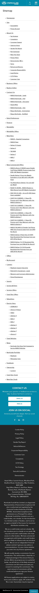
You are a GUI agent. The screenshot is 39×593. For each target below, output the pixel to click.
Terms (12, 64)
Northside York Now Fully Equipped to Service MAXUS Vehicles (22, 347)
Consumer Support (16, 42)
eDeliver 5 (13, 325)
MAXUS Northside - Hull (17, 98)
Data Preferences (13, 118)
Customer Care (15, 79)
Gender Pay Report (16, 48)
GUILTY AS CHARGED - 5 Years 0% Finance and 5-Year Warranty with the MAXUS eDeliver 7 (22, 215)
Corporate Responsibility (18, 70)
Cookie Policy (19, 430)
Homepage (11, 18)
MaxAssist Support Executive (19, 268)
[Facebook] (15, 420)
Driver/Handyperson (16, 277)
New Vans (10, 136)
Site (8, 22)
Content (13, 371)
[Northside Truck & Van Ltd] (10, 3)
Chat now (33, 591)
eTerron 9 (13, 334)
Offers (9, 256)
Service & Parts (12, 286)
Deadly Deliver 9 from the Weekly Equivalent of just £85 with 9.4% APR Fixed (22, 177)
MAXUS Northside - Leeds (18, 95)
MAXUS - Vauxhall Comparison (19, 139)
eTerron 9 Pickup (15, 310)
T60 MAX (13, 151)
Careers (9, 264)
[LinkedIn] (19, 420)
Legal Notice (14, 73)
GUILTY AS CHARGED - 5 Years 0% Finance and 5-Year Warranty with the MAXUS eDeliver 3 (22, 208)
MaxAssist (13, 356)
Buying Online (12, 88)
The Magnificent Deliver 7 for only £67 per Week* (22, 184)
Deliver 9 (13, 148)
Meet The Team (15, 55)
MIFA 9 (12, 160)
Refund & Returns (19, 446)
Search (9, 281)
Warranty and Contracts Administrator (22, 274)
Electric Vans (11, 303)
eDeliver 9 (13, 316)
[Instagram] (23, 420)
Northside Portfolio (13, 352)
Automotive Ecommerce (20, 590)
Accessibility (14, 26)
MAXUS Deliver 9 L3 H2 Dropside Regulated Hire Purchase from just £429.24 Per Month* (21, 249)
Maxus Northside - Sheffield (19, 114)
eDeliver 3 (13, 328)
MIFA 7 (12, 157)
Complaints (14, 39)
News (9, 343)
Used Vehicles (11, 338)
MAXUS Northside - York (17, 108)
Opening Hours (15, 45)
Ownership (10, 367)
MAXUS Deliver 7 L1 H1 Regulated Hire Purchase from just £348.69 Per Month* (22, 243)
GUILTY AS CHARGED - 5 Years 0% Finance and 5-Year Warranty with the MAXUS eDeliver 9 (22, 222)
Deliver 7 (13, 154)
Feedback (10, 363)
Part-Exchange (15, 51)
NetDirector (7, 590)
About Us (10, 33)
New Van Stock (12, 379)
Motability (10, 127)
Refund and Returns (16, 67)
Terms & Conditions (19, 471)
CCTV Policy (14, 76)
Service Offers (11, 290)
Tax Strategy (14, 36)
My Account (11, 260)
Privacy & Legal (15, 29)
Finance (9, 123)
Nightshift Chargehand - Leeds (20, 271)
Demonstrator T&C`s (16, 61)
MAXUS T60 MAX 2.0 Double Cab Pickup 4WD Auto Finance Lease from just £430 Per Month (22, 230)
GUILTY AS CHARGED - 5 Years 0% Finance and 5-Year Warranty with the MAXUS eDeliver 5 (22, 200)
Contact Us (11, 92)
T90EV (12, 313)
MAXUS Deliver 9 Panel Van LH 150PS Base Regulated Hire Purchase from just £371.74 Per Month (22, 237)
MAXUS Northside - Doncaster (19, 102)
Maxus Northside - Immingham (20, 111)
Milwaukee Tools (15, 359)
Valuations (10, 299)
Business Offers (12, 83)
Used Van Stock (12, 375)
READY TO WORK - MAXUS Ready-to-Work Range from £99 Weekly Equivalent (23, 189)
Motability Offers (13, 131)
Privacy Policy (14, 58)
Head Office (14, 105)
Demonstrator (19, 475)
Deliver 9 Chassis (15, 145)
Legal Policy (19, 438)
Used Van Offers (12, 294)
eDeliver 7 (13, 331)
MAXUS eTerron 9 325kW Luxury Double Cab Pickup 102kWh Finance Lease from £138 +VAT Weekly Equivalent (22, 170)
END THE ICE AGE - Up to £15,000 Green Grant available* (22, 194)
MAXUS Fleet (14, 142)
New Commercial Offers (15, 165)
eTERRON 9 (14, 306)
